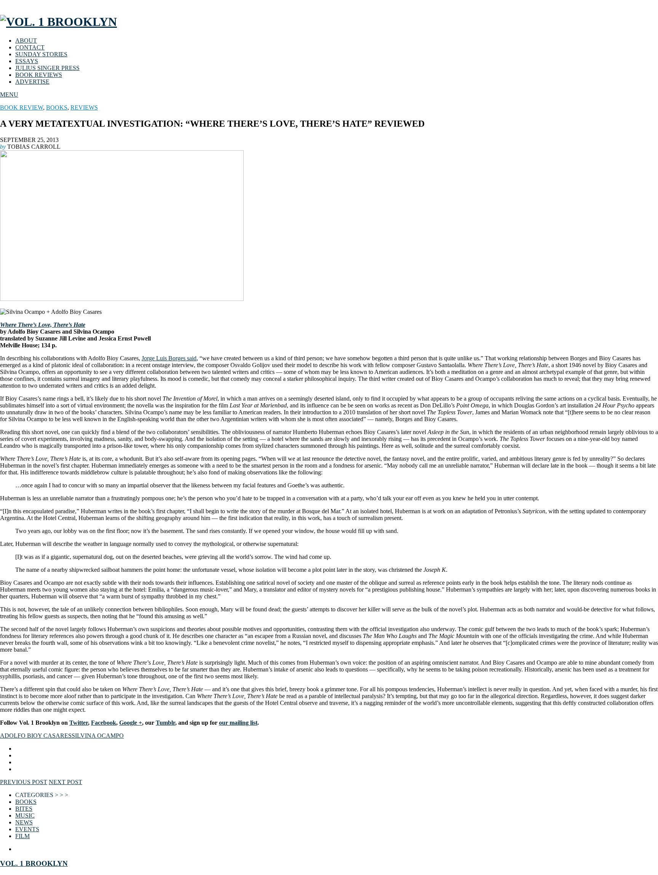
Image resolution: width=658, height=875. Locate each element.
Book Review (21, 107)
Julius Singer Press (47, 68)
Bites (23, 808)
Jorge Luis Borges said (169, 358)
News (24, 822)
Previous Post (23, 782)
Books (56, 107)
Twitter (78, 722)
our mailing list (238, 722)
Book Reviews (38, 75)
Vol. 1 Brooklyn (34, 863)
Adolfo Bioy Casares (36, 735)
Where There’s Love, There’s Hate (42, 324)
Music (25, 815)
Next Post (65, 782)
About (26, 40)
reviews (84, 107)
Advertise (32, 81)
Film (22, 836)
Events (27, 829)
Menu (9, 94)
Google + (130, 722)
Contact (30, 47)
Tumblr (165, 722)
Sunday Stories (41, 54)
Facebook (103, 722)
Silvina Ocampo (98, 735)
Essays (26, 61)
